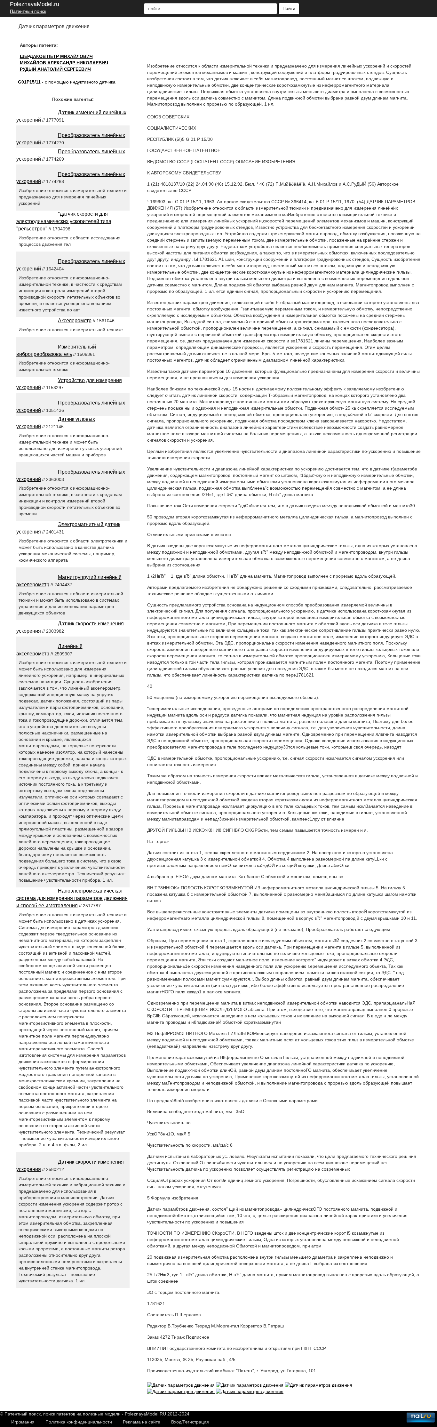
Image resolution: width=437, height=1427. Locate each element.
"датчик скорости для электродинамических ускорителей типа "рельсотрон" (63, 221)
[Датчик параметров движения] (181, 1385)
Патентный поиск (28, 11)
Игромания (23, 1421)
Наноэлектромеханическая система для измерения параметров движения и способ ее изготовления (72, 898)
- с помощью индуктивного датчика (66, 81)
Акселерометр (74, 320)
